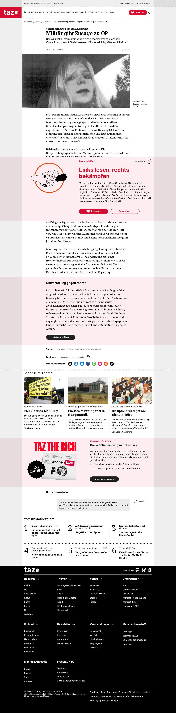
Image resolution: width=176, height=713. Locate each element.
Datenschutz (106, 696)
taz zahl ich (128, 593)
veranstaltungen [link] (38, 3)
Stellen (93, 597)
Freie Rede (29, 647)
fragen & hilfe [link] (57, 3)
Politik (37, 22)
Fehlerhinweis (78, 357)
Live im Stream (97, 639)
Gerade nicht (140, 161)
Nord (26, 610)
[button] (150, 12)
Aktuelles (94, 585)
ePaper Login (63, 676)
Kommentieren (64, 357)
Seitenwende (137, 696)
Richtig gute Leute (66, 606)
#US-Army (79, 349)
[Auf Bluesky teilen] (82, 364)
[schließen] (149, 161)
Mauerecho (29, 643)
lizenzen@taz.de (43, 696)
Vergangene (96, 643)
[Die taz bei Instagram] (150, 571)
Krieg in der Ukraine (66, 597)
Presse (93, 602)
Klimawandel (63, 610)
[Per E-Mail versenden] (70, 364)
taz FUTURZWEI (130, 635)
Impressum (119, 696)
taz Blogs (127, 631)
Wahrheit (28, 614)
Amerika (46, 22)
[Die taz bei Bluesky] (144, 571)
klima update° (30, 639)
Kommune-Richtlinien (129, 692)
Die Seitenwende (98, 593)
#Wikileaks (61, 349)
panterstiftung (130, 602)
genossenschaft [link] (131, 3)
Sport (27, 602)
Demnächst (95, 631)
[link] (39, 12)
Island (60, 602)
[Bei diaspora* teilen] (100, 364)
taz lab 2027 (96, 647)
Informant (95, 696)
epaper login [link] (145, 3)
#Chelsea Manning (93, 349)
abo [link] (121, 3)
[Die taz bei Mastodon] (138, 571)
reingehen (29, 651)
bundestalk (29, 631)
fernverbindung (31, 635)
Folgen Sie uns (128, 570)
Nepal (60, 593)
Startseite (28, 22)
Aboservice (62, 672)
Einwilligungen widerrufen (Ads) (105, 700)
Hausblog (94, 589)
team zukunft (63, 631)
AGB (127, 696)
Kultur (27, 597)
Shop (26, 677)
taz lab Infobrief (64, 643)
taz (32, 570)
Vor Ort (93, 635)
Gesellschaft (30, 593)
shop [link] (49, 3)
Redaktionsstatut (109, 692)
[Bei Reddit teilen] (106, 364)
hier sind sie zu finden (76, 508)
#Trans (70, 349)
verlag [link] (26, 3)
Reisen (27, 669)
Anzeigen (28, 681)
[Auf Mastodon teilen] (76, 364)
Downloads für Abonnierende (71, 680)
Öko (26, 589)
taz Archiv (127, 644)
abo (125, 585)
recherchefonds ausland (134, 597)
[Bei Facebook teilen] (88, 364)
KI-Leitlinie (145, 692)
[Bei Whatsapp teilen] (94, 364)
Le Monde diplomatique (134, 640)
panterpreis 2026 (131, 606)
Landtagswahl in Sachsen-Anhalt (69, 587)
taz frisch (61, 635)
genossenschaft (130, 589)
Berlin (27, 606)
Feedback (62, 668)
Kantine (28, 673)
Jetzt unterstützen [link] (60, 337)
